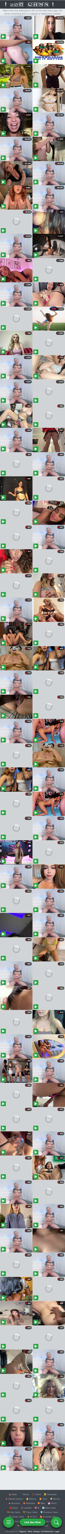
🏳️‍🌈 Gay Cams (13, 1512)
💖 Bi (36, 1508)
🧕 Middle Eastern (14, 1499)
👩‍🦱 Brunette (14, 1503)
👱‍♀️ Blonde (55, 1499)
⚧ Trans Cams (30, 1512)
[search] (56, 1522)
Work (30, 1531)
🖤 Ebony (24, 1494)
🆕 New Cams (49, 1508)
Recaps (37, 1531)
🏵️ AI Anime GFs (48, 1516)
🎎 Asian (12, 1494)
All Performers (47, 1531)
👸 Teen (43, 1499)
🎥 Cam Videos (48, 1521)
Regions (23, 1531)
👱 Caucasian (50, 1494)
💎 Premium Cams (49, 1512)
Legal (57, 1531)
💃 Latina (36, 1494)
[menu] (8, 1522)
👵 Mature (31, 1499)
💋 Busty (13, 1508)
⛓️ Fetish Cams (16, 1516)
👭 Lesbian (26, 1508)
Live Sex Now (32, 1522)
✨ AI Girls (32, 1516)
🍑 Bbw (41, 1503)
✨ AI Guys (14, 1521)
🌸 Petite (52, 1503)
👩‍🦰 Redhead (29, 1503)
